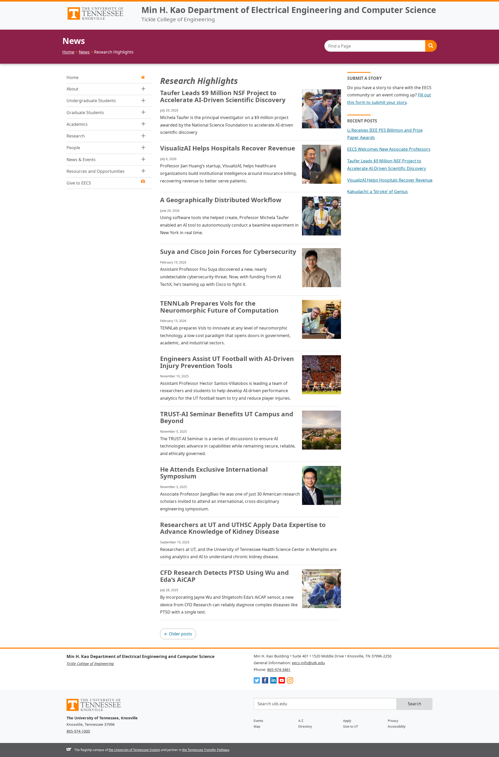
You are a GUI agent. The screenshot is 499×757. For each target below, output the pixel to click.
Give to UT (350, 726)
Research (76, 136)
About (72, 89)
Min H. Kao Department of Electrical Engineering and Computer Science (288, 9)
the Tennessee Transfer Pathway (205, 750)
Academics (77, 124)
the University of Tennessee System (134, 750)
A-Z (300, 721)
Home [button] (72, 77)
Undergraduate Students (91, 100)
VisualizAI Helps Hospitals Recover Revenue (389, 180)
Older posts (178, 634)
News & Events (81, 159)
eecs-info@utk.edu (308, 662)
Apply (347, 721)
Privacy (393, 721)
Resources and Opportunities (95, 171)
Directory (305, 726)
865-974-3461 (279, 669)
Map (257, 726)
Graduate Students (85, 112)
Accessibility (396, 726)
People (73, 147)
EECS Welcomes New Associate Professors (388, 149)
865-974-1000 (78, 731)
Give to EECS (79, 183)
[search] (380, 46)
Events (258, 721)
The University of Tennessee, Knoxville (99, 19)
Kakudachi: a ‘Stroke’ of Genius (377, 191)
